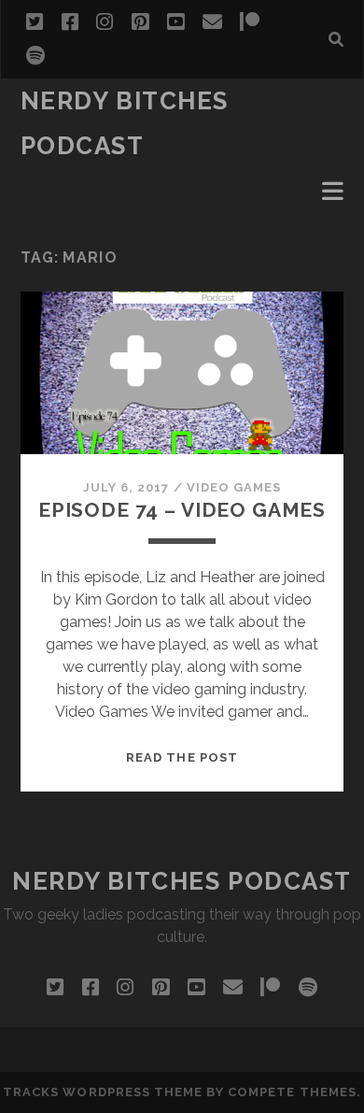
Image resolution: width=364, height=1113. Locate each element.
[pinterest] (140, 22)
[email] (212, 22)
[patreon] (249, 22)
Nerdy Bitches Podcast (182, 881)
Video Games (234, 487)
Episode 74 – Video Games (182, 509)
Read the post (182, 757)
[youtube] (175, 22)
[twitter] (34, 22)
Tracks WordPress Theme (103, 1092)
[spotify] (35, 56)
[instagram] (104, 22)
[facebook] (70, 22)
